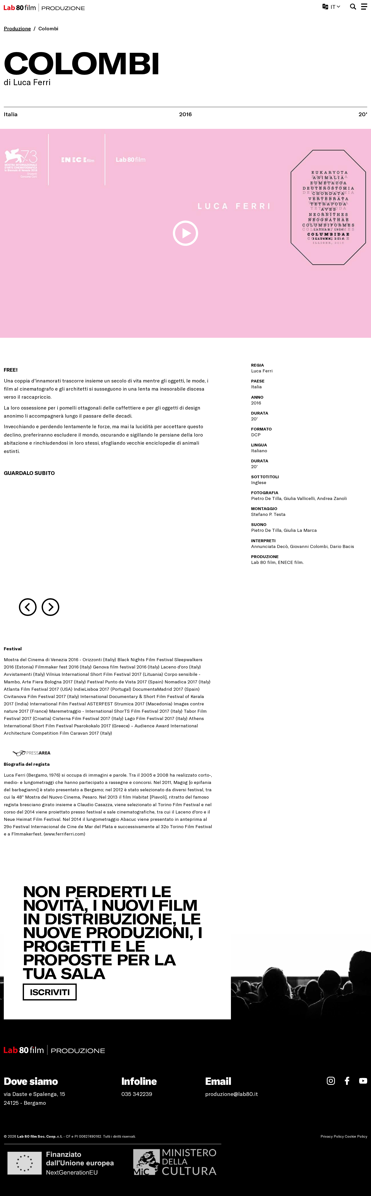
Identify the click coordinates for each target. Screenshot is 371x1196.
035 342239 (136, 1093)
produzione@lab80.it (231, 1093)
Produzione (17, 28)
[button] (353, 7)
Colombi (48, 28)
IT (333, 6)
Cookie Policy (356, 1136)
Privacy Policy (332, 1136)
